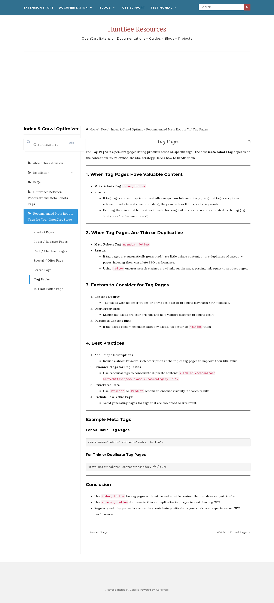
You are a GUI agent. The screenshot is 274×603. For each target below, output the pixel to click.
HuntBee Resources (137, 29)
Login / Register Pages (51, 242)
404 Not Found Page (48, 289)
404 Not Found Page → (233, 532)
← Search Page (96, 532)
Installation (41, 173)
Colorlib (134, 589)
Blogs (105, 7)
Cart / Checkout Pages (50, 251)
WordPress (161, 589)
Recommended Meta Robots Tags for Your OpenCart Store (50, 216)
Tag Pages (42, 279)
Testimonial (161, 7)
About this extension (48, 163)
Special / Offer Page (48, 260)
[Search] (247, 7)
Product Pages (44, 232)
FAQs (37, 182)
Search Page (42, 270)
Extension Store (39, 7)
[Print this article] (249, 142)
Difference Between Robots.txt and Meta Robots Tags (48, 198)
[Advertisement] (137, 86)
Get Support (133, 7)
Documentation (73, 7)
